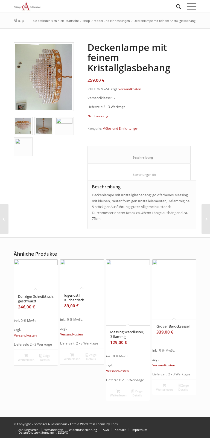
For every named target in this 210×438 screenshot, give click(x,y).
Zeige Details (45, 358)
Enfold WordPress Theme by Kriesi (94, 424)
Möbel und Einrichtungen (112, 21)
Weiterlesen (26, 360)
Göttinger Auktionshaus (50, 424)
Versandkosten (129, 89)
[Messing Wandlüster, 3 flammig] (4, 219)
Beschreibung (139, 157)
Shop (19, 20)
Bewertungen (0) (139, 175)
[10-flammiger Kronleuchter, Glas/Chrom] (206, 219)
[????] (44, 76)
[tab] (139, 154)
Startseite (72, 21)
